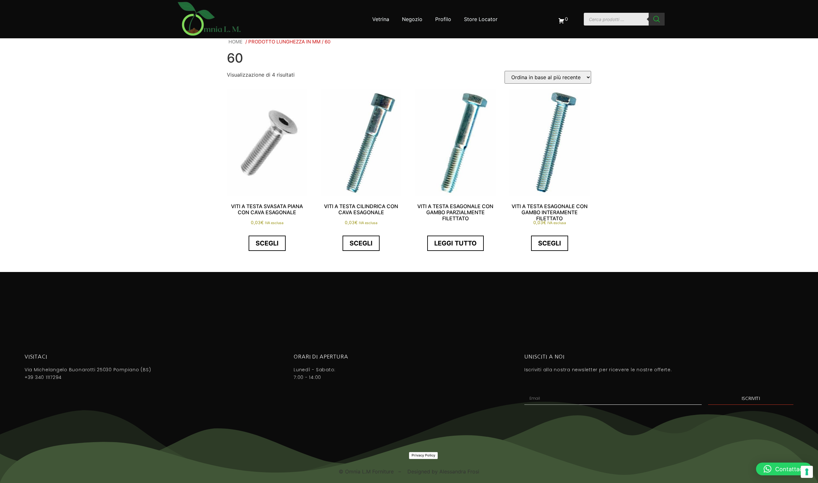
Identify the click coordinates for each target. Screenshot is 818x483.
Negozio (412, 19)
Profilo (443, 19)
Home (235, 42)
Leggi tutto (455, 243)
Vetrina (380, 19)
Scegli (267, 243)
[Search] (657, 19)
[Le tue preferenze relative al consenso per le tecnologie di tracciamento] (807, 472)
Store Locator (481, 19)
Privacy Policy (423, 455)
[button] (784, 469)
